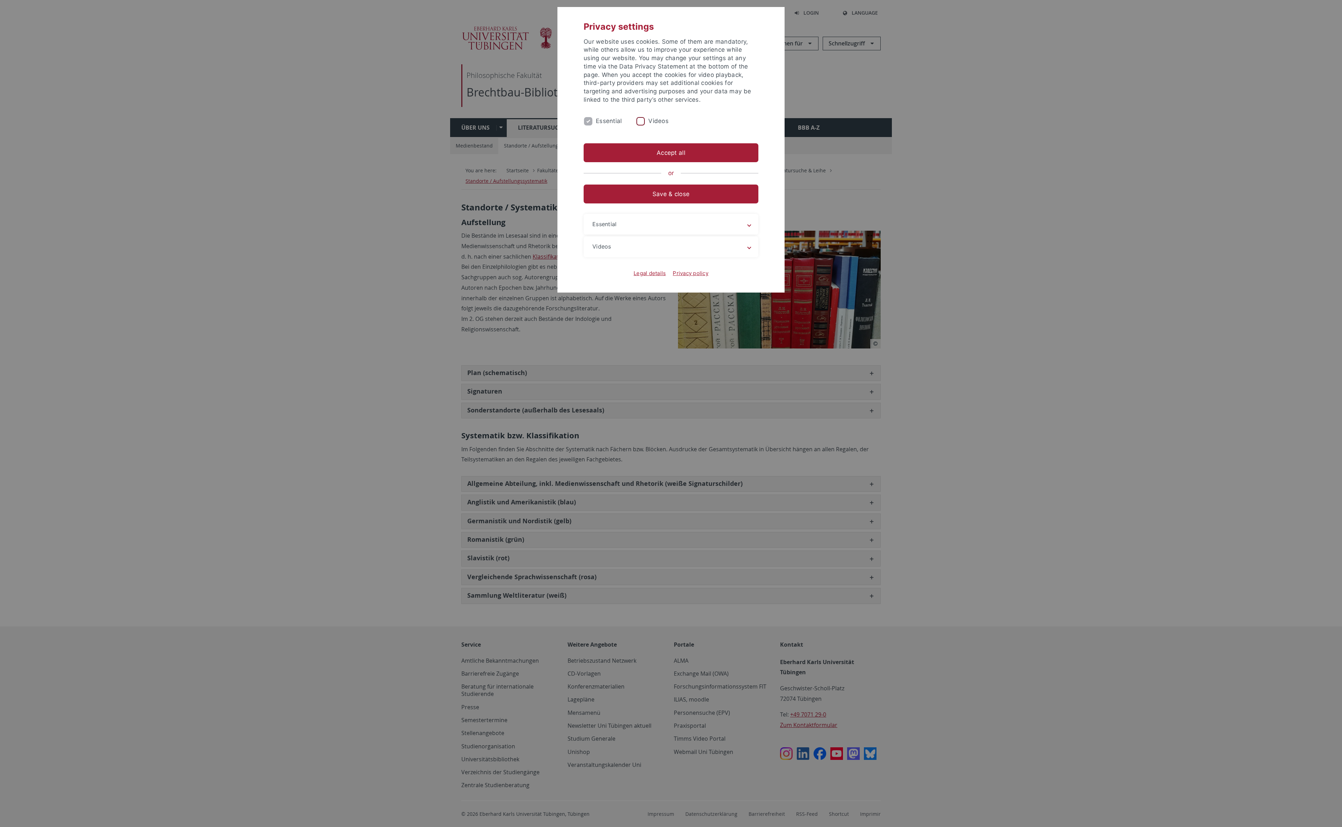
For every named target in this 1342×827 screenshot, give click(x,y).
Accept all (671, 152)
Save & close (671, 193)
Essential (609, 120)
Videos (658, 120)
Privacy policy (690, 273)
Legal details (650, 273)
